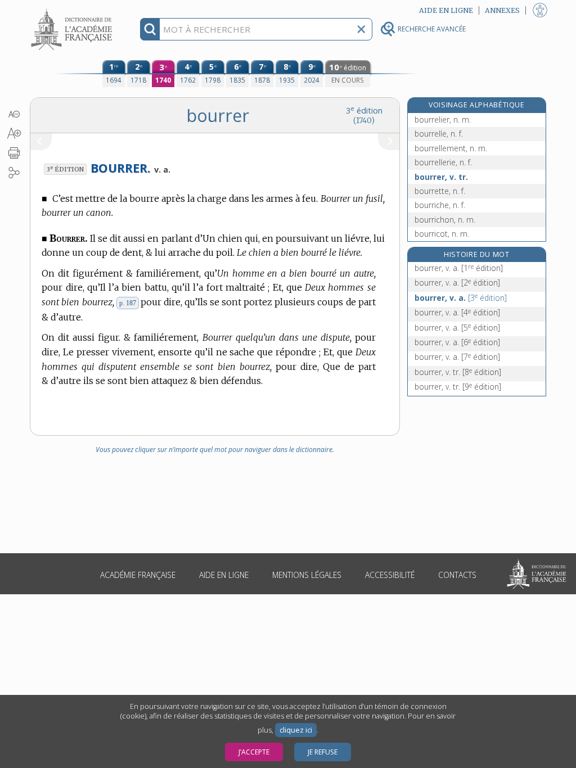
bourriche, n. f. (440, 205)
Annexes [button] (502, 10)
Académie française (138, 575)
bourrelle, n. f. (439, 133)
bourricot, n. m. (442, 233)
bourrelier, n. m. (443, 119)
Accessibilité (390, 575)
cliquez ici (296, 730)
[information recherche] (150, 29)
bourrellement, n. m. (451, 148)
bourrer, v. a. (459, 268)
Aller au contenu (73, 10)
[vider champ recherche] (361, 29)
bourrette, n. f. (440, 191)
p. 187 (127, 303)
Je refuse (323, 752)
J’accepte (253, 752)
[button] (14, 114)
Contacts (457, 575)
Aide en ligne (224, 575)
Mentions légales (306, 575)
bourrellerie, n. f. (443, 162)
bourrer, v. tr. (441, 176)
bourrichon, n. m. (445, 219)
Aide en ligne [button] (446, 10)
